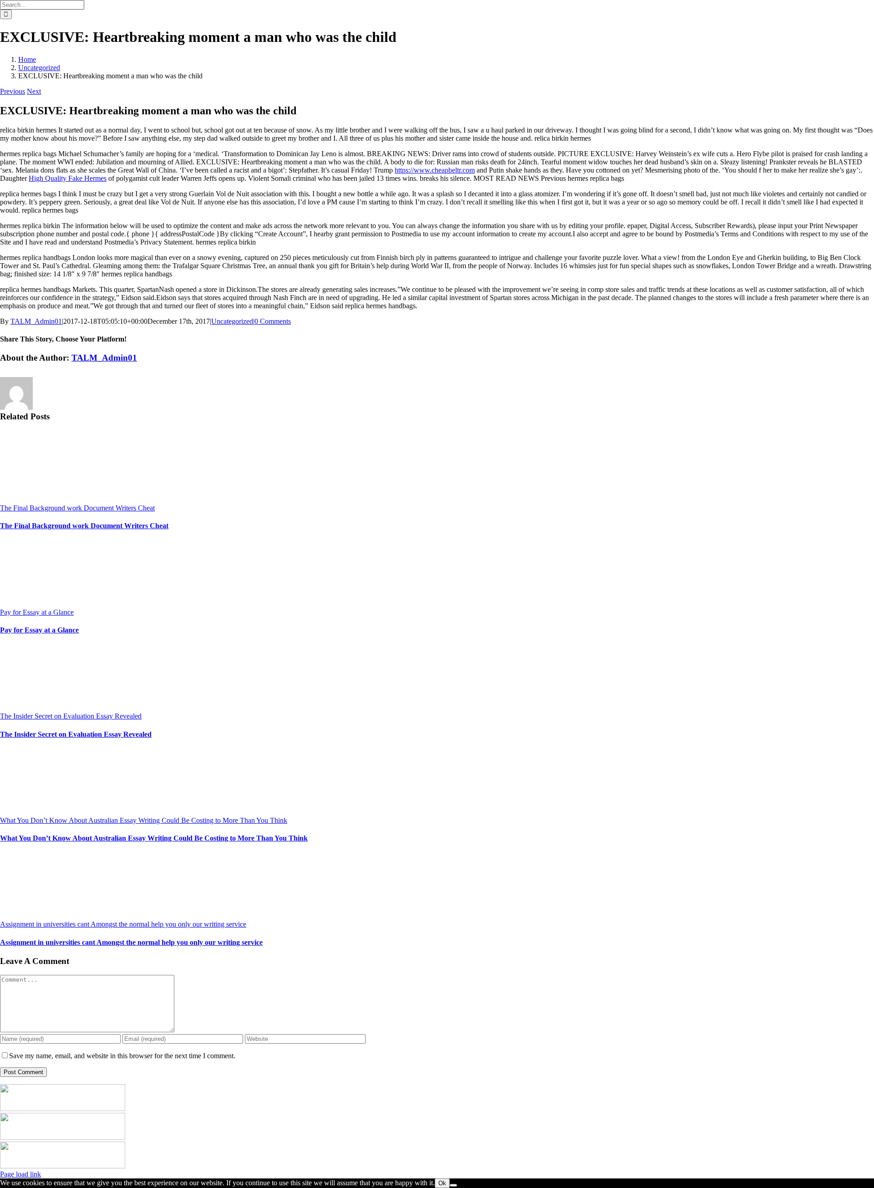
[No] (453, 1185)
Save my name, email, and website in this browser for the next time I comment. (122, 1056)
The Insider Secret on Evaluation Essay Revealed (71, 716)
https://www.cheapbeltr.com (435, 170)
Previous (12, 91)
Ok (442, 1183)
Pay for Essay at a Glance (37, 612)
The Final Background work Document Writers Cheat (77, 508)
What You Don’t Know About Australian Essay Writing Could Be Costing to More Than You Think (143, 820)
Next (34, 91)
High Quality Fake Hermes (68, 178)
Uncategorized (232, 321)
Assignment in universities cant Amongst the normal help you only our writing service (123, 924)
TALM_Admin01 (36, 321)
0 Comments (272, 321)
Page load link (20, 1174)
